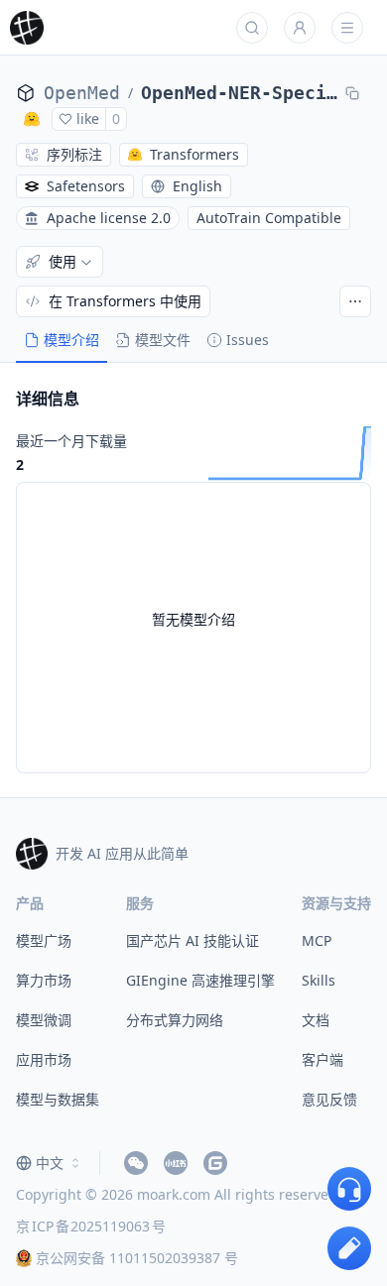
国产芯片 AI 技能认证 (192, 940)
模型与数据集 (57, 1099)
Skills (318, 980)
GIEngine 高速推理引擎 (200, 980)
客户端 (322, 1059)
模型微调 (43, 1019)
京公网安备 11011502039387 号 (137, 1257)
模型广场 (43, 940)
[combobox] (49, 1163)
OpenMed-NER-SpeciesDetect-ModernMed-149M (239, 92)
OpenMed (82, 92)
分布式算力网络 (174, 1019)
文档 (315, 1019)
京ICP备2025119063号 (91, 1226)
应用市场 (43, 1059)
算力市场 (43, 980)
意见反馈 (329, 1099)
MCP (316, 940)
